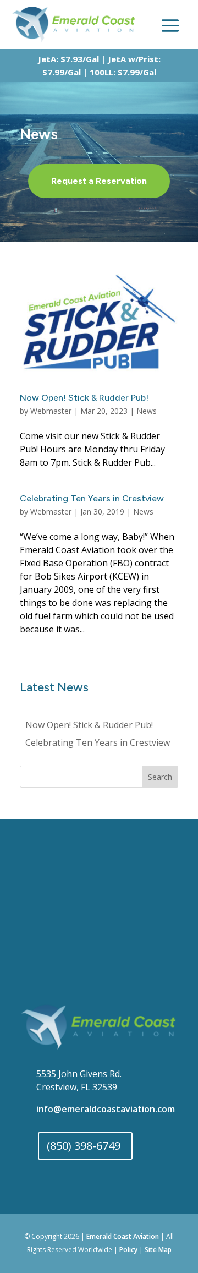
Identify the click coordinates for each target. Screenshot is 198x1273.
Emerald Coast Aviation (122, 1236)
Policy (128, 1249)
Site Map (158, 1249)
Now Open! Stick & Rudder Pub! (84, 397)
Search (160, 777)
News (146, 411)
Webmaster (51, 411)
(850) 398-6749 (83, 1145)
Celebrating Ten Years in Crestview (92, 498)
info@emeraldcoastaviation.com (105, 1109)
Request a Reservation (99, 181)
